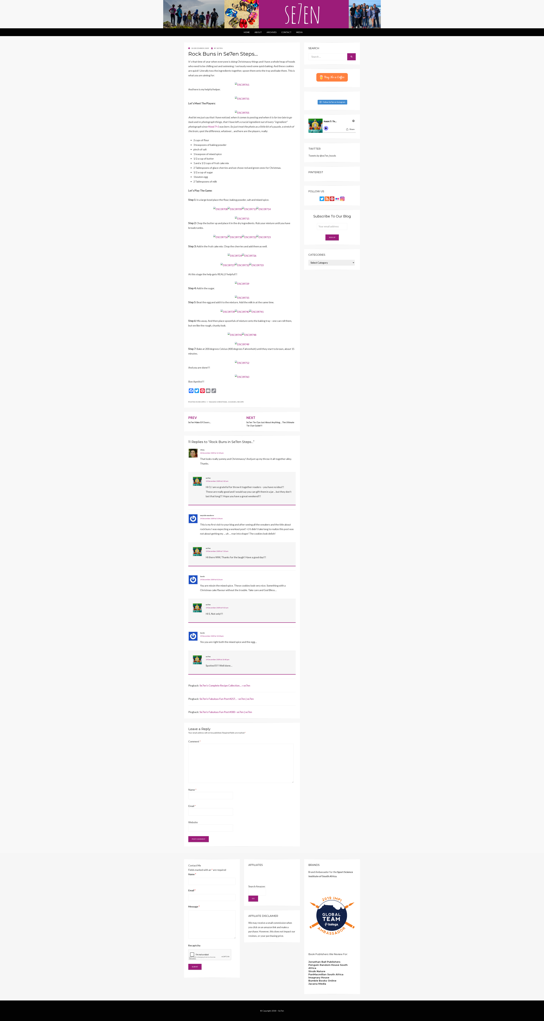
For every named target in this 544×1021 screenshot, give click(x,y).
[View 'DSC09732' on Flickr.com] (242, 264)
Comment (194, 741)
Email (192, 806)
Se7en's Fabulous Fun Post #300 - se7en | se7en (226, 712)
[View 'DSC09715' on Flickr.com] (242, 218)
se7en (208, 478)
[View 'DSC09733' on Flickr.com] (256, 264)
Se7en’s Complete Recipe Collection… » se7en (225, 685)
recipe (240, 402)
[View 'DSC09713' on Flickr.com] (249, 208)
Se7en (281, 1011)
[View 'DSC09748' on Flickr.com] (249, 334)
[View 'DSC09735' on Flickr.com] (242, 297)
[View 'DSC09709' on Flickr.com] (235, 208)
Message (194, 906)
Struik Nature (316, 971)
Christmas (222, 402)
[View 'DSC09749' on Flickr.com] (242, 344)
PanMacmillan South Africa (325, 974)
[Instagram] (342, 198)
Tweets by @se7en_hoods (322, 155)
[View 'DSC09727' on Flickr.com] (228, 264)
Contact (286, 32)
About (258, 32)
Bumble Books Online (322, 980)
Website (193, 822)
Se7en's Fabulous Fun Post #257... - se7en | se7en (227, 698)
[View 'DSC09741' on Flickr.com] (256, 311)
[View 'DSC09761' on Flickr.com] (242, 84)
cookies (232, 402)
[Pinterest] (332, 198)
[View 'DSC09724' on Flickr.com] (235, 255)
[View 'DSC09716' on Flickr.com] (220, 236)
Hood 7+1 (213, 126)
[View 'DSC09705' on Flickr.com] (242, 112)
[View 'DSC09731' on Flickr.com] (242, 98)
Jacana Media (317, 983)
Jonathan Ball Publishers (324, 961)
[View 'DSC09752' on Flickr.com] (242, 362)
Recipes (202, 402)
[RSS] (327, 198)
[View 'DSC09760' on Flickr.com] (242, 376)
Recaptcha (194, 945)
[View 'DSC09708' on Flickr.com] (220, 208)
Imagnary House (318, 977)
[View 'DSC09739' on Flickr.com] (228, 311)
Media (299, 32)
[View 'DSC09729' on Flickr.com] (242, 283)
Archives (272, 32)
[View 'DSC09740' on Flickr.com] (242, 311)
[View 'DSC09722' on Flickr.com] (249, 236)
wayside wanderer (207, 515)
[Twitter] (321, 198)
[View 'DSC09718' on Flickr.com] (235, 236)
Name (192, 789)
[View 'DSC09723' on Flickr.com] (263, 236)
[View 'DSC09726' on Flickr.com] (249, 255)
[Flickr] (337, 198)
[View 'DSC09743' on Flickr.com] (235, 334)
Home (247, 32)
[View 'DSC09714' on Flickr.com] (263, 208)
